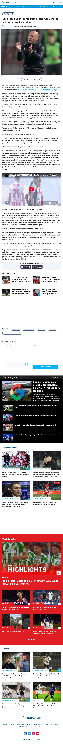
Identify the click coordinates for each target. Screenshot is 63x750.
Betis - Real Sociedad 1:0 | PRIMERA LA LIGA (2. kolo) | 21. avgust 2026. (30, 582)
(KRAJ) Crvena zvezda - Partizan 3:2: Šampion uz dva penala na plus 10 (44, 504)
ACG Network (38, 724)
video (13, 724)
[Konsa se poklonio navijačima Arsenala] (16, 621)
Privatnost (54, 724)
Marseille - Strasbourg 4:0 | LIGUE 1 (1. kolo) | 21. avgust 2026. (45, 609)
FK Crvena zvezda (29, 329)
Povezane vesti (8, 273)
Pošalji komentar (45, 367)
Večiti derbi (41, 329)
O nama (47, 724)
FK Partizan (16, 329)
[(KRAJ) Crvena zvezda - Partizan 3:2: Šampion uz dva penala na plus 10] (47, 490)
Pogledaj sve (55, 377)
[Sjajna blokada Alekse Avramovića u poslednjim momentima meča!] (47, 621)
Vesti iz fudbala (7, 670)
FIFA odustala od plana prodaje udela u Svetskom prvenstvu (35, 435)
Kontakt (41, 727)
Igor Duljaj (52, 329)
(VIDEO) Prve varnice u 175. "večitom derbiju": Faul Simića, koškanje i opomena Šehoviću (15, 475)
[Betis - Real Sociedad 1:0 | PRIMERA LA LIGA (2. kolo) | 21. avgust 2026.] (31, 558)
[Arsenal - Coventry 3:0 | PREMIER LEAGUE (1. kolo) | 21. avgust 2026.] (16, 597)
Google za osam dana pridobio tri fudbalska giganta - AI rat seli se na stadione (47, 386)
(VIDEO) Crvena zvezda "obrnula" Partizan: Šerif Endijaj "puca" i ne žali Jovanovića (49, 292)
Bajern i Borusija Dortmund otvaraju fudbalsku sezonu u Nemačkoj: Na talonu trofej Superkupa (15, 676)
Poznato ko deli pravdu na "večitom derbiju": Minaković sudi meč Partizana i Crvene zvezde (21, 292)
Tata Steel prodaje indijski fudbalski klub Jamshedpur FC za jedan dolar (36, 407)
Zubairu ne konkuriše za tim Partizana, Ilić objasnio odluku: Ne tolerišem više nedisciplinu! (46, 676)
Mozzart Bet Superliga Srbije (12, 333)
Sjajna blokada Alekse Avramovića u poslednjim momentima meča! (44, 632)
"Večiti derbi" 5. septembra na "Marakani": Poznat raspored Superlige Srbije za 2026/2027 (20, 279)
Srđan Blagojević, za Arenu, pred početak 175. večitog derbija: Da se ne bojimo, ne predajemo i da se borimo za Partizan (46, 475)
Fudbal (5, 648)
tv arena (24, 739)
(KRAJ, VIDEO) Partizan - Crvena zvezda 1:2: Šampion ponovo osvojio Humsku (51, 279)
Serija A (35, 700)
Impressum (29, 724)
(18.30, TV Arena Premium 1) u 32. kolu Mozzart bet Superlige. (37, 90)
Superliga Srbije (8, 14)
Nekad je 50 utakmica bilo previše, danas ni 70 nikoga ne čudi (35, 425)
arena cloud (20, 724)
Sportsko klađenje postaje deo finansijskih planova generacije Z (36, 415)
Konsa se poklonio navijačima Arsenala (14, 632)
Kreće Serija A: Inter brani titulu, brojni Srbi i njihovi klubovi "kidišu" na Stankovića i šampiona (45, 706)
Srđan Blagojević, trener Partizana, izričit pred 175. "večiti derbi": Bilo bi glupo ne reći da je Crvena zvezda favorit (15, 505)
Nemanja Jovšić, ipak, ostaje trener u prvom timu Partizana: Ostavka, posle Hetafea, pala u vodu (14, 706)
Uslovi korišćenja (24, 727)
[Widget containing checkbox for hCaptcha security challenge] (17, 365)
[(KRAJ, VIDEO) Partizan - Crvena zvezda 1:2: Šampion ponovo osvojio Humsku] (36, 280)
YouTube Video (9, 539)
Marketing (34, 727)
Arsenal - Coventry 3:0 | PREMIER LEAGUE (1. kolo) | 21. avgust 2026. (15, 609)
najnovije (6, 724)
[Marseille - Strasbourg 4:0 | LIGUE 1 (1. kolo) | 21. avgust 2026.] (47, 597)
